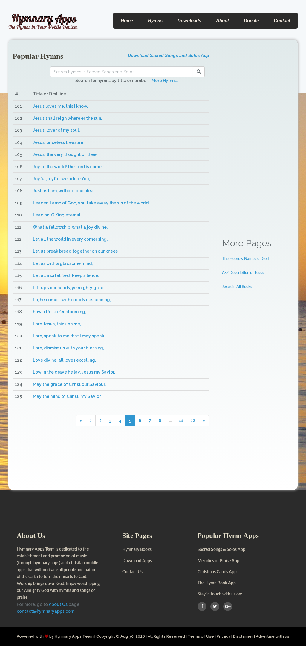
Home (127, 20)
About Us (58, 604)
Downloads (189, 20)
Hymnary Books (137, 550)
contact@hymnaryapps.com (45, 611)
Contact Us (132, 572)
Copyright (105, 636)
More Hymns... (165, 80)
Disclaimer (243, 636)
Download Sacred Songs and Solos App (168, 55)
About (222, 20)
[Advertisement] (257, 142)
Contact (282, 20)
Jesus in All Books (237, 287)
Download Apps (137, 561)
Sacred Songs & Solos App (221, 550)
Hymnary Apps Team (74, 636)
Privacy (223, 636)
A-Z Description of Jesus (243, 273)
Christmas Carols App (217, 572)
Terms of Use (201, 636)
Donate (251, 20)
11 (181, 420)
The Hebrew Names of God (245, 259)
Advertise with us (272, 636)
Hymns (155, 20)
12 (193, 420)
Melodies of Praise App (218, 561)
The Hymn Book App (217, 583)
